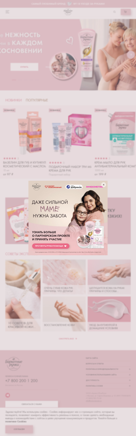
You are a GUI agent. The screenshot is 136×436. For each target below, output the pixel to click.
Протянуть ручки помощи (49, 246)
